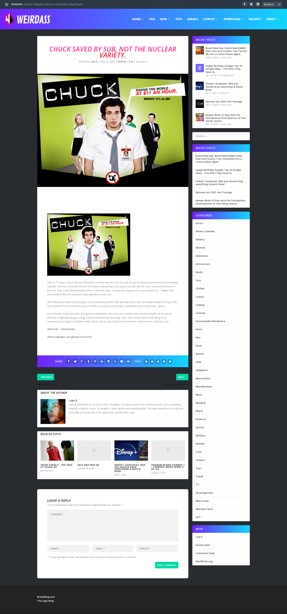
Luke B (94, 61)
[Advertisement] (97, 201)
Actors (199, 223)
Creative (200, 313)
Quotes (200, 427)
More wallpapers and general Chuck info (69, 336)
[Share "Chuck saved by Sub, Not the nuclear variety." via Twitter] (75, 361)
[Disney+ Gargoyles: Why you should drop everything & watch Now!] (131, 450)
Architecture (203, 264)
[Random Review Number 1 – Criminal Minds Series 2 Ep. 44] (168, 450)
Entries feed (203, 545)
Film (152, 19)
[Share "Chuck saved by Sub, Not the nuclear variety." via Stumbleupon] (115, 361)
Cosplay (209, 19)
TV (228, 93)
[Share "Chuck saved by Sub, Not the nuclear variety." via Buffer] (108, 361)
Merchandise (203, 378)
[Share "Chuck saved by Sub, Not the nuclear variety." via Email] (121, 361)
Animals (192, 19)
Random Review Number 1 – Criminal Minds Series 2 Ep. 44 (168, 467)
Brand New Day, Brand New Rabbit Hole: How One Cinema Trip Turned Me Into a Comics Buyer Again (226, 51)
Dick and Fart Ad (88, 464)
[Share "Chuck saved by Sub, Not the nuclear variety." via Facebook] (68, 361)
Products (201, 419)
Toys (198, 468)
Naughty (255, 19)
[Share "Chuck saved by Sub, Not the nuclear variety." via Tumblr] (88, 361)
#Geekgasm (231, 19)
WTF (198, 517)
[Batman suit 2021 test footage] (200, 104)
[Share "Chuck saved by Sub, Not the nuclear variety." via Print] (128, 361)
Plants (199, 410)
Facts (199, 329)
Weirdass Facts (204, 509)
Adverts (200, 239)
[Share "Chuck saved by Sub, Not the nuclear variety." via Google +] (82, 361)
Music (199, 394)
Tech (178, 19)
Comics (223, 57)
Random (200, 435)
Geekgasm (202, 370)
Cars (198, 280)
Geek (198, 362)
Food (198, 345)
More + (271, 19)
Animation (202, 255)
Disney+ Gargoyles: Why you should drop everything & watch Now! (129, 468)
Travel (199, 476)
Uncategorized (227, 75)
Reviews (122, 61)
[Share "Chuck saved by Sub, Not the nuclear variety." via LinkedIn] (101, 361)
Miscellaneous (204, 386)
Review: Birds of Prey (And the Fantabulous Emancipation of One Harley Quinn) (226, 118)
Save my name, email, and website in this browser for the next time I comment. (94, 557)
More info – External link (61, 329)
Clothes (200, 288)
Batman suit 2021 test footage (224, 101)
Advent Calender (205, 231)
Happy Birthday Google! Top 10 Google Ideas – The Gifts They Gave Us (224, 68)
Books (199, 272)
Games (136, 19)
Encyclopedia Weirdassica (210, 321)
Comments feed (205, 553)
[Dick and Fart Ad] (94, 450)
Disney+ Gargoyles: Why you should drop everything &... (54, 4)
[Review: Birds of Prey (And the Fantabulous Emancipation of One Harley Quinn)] (200, 117)
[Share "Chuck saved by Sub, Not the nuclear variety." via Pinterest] (95, 361)
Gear (163, 19)
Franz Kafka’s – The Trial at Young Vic (57, 466)
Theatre (200, 460)
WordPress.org (204, 561)
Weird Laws (202, 500)
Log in (199, 536)
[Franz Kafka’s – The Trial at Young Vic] (57, 450)
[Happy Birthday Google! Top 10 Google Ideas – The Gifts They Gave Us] (200, 68)
